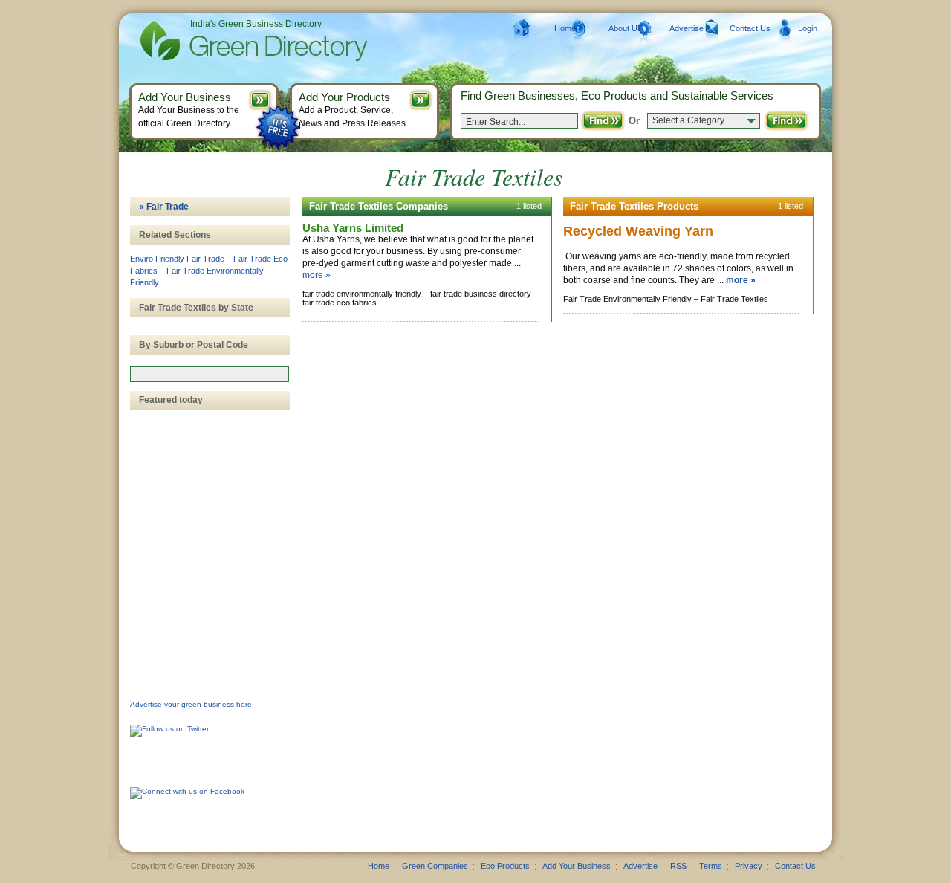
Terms (710, 865)
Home (565, 28)
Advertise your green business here (191, 704)
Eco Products (505, 865)
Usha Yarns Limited (352, 227)
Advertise (686, 28)
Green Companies (435, 865)
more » (316, 275)
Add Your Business (576, 865)
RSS (678, 865)
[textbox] (209, 374)
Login (807, 28)
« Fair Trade (164, 206)
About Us (625, 28)
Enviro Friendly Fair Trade (177, 258)
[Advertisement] (204, 476)
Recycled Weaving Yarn (638, 231)
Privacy (748, 865)
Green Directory (230, 41)
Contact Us (750, 28)
